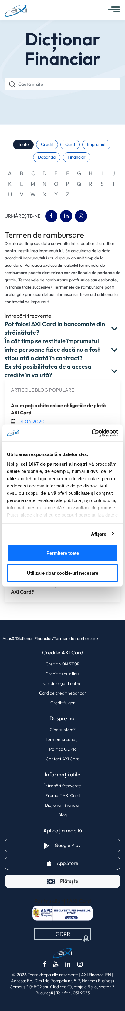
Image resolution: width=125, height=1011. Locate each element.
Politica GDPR (62, 749)
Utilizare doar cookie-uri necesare (62, 572)
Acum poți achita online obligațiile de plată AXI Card (58, 409)
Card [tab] (70, 144)
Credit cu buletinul (62, 673)
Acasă (8, 638)
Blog (62, 815)
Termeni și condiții (62, 739)
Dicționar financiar (62, 805)
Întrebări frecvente (62, 785)
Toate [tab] (23, 144)
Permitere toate (62, 553)
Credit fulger (62, 702)
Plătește (69, 881)
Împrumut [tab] (96, 144)
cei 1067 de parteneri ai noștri (54, 463)
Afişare (98, 533)
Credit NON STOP (63, 664)
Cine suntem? (63, 729)
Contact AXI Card (62, 759)
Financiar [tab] (77, 157)
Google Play (87, 845)
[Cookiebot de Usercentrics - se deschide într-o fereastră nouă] (91, 433)
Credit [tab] (47, 144)
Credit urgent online (62, 683)
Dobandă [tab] (47, 157)
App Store (88, 863)
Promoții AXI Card (62, 795)
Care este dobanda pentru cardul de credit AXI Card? (58, 588)
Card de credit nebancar (62, 693)
